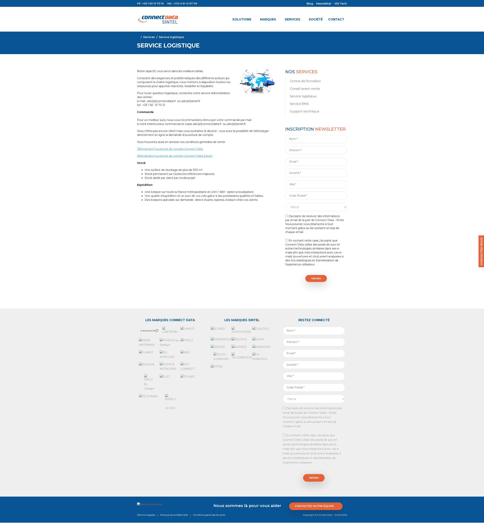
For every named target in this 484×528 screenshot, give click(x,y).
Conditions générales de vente (209, 514)
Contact (336, 19)
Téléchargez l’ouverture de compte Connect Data (170, 149)
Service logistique (303, 96)
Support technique (304, 111)
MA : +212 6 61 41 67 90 (182, 3)
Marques (268, 19)
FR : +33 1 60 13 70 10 (150, 3)
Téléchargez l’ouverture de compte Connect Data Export (174, 156)
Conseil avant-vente (305, 88)
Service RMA (299, 104)
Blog (310, 3)
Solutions (241, 19)
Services (292, 19)
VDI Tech (340, 3)
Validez (316, 278)
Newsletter (323, 3)
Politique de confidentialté (174, 514)
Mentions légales (146, 514)
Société (316, 19)
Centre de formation (305, 81)
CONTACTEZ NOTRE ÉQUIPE (314, 506)
